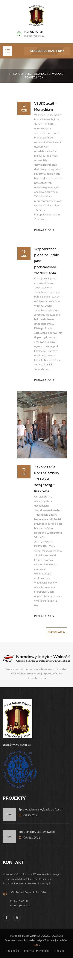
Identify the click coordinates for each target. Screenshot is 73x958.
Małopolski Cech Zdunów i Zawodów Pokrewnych (36, 75)
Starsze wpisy (56, 631)
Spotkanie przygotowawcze (37, 831)
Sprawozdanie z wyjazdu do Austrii (41, 809)
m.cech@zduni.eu (34, 35)
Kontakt (59, 950)
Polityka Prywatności (36, 950)
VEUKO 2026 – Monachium (45, 106)
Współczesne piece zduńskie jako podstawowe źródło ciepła (46, 261)
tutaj (36, 944)
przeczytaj (42, 229)
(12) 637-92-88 (33, 31)
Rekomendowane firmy (47, 50)
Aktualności (11, 950)
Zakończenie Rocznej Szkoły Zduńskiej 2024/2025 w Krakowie (46, 479)
